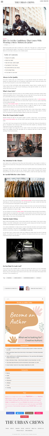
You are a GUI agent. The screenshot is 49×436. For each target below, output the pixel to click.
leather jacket (20, 211)
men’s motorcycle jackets (9, 119)
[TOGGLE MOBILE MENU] (2, 2)
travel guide (22, 406)
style (38, 277)
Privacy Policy (20, 430)
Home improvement (33, 400)
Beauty (8, 373)
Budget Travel (15, 396)
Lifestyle (8, 382)
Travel (8, 385)
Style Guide (35, 404)
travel (40, 404)
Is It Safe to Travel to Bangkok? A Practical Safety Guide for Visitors (22, 348)
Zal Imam (6, 44)
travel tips (32, 406)
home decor (26, 400)
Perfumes (9, 404)
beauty (6, 396)
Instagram (29, 413)
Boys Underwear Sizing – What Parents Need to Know (19, 360)
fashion (9, 277)
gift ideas (20, 398)
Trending (9, 387)
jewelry (13, 402)
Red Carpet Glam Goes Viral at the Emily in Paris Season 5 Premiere (22, 352)
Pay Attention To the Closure (11, 65)
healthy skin (17, 400)
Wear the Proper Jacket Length (12, 62)
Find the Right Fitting (9, 70)
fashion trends (12, 398)
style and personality (26, 200)
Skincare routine (26, 404)
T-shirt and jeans (41, 99)
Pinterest (25, 416)
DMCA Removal (29, 430)
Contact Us (41, 428)
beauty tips (10, 396)
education (24, 396)
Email (39, 413)
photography (13, 404)
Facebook (11, 413)
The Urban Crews (24, 2)
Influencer (9, 380)
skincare (21, 404)
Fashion (5, 38)
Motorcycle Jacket (29, 277)
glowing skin (27, 398)
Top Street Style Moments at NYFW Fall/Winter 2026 (19, 362)
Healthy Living (12, 400)
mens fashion (30, 402)
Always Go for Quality (10, 57)
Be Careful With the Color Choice (12, 67)
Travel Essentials (16, 406)
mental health (36, 402)
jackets (10, 402)
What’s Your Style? (9, 60)
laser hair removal (18, 402)
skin (18, 404)
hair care (32, 398)
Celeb (8, 375)
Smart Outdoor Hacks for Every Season (15, 365)
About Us (34, 428)
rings (16, 404)
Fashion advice (35, 396)
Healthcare (36, 398)
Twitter (20, 413)
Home (21, 400)
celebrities (20, 396)
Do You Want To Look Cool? (11, 72)
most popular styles (13, 103)
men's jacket (18, 277)
